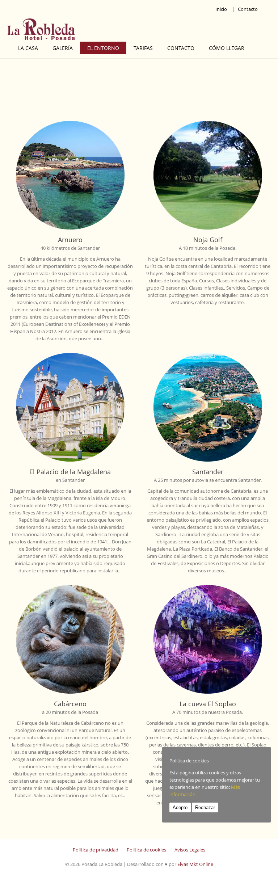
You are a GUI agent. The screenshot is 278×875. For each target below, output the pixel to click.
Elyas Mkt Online (195, 864)
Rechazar (205, 807)
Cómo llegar (226, 48)
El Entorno (103, 48)
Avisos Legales (189, 849)
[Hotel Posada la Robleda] (76, 30)
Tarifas (143, 48)
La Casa (28, 48)
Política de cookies (146, 849)
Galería (62, 48)
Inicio (221, 9)
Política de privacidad (95, 849)
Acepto (180, 807)
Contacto (248, 9)
